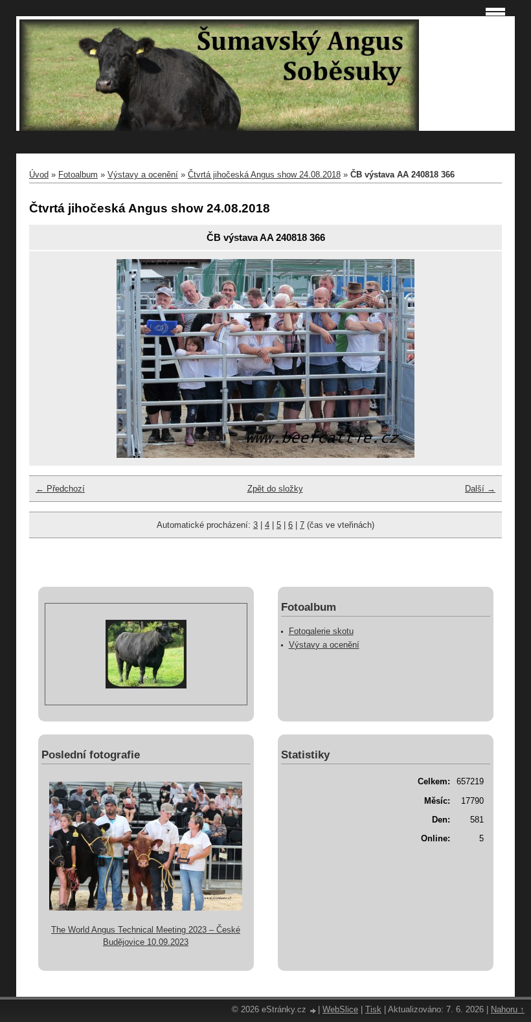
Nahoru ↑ (508, 1009)
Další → (480, 489)
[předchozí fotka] (58, 358)
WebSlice (340, 1009)
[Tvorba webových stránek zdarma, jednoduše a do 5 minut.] (313, 1011)
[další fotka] (473, 358)
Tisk (373, 1009)
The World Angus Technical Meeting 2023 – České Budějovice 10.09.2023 (145, 936)
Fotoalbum (78, 174)
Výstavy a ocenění (142, 174)
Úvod (39, 174)
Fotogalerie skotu (321, 631)
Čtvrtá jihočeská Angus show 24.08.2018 (264, 174)
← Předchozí (60, 489)
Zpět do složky (275, 489)
